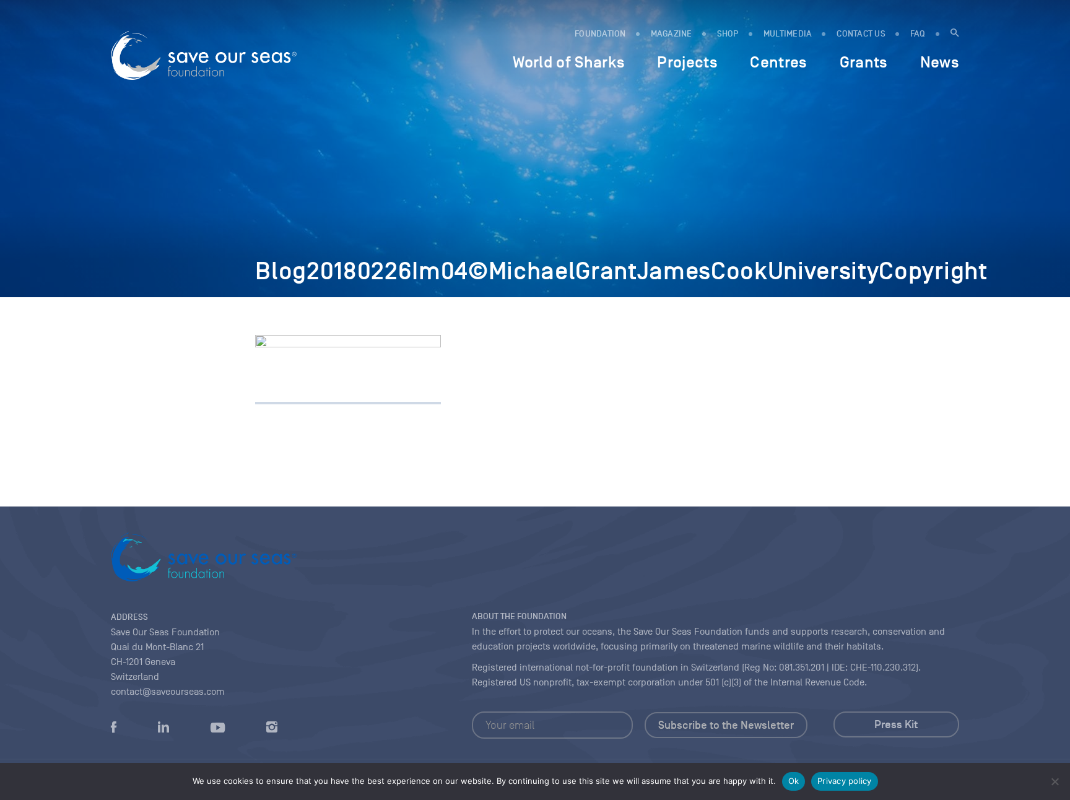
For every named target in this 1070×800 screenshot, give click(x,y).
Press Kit (896, 724)
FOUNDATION (600, 33)
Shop (728, 33)
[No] (1054, 781)
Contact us (861, 33)
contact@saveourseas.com (168, 691)
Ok (793, 781)
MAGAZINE (671, 33)
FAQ (918, 33)
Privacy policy (844, 781)
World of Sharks (569, 62)
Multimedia (787, 33)
